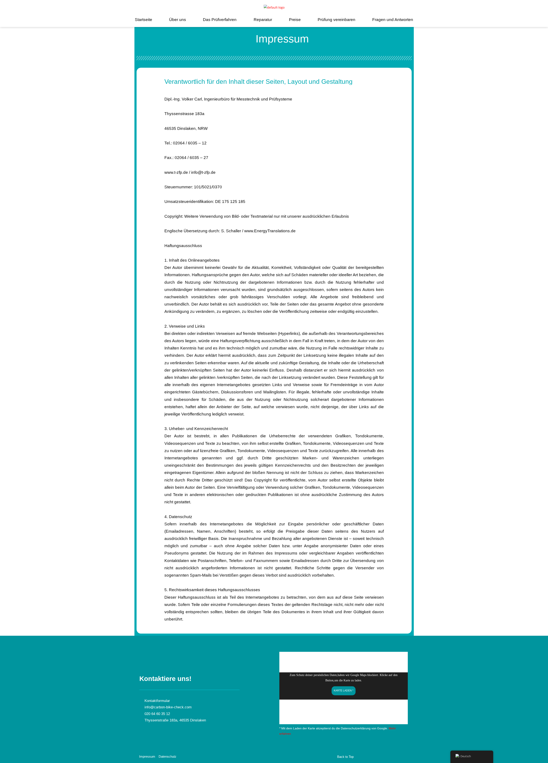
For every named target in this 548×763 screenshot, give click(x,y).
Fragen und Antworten (392, 19)
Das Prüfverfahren (220, 19)
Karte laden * (343, 690)
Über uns (177, 19)
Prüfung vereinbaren (336, 19)
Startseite (143, 19)
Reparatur (263, 19)
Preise (295, 19)
